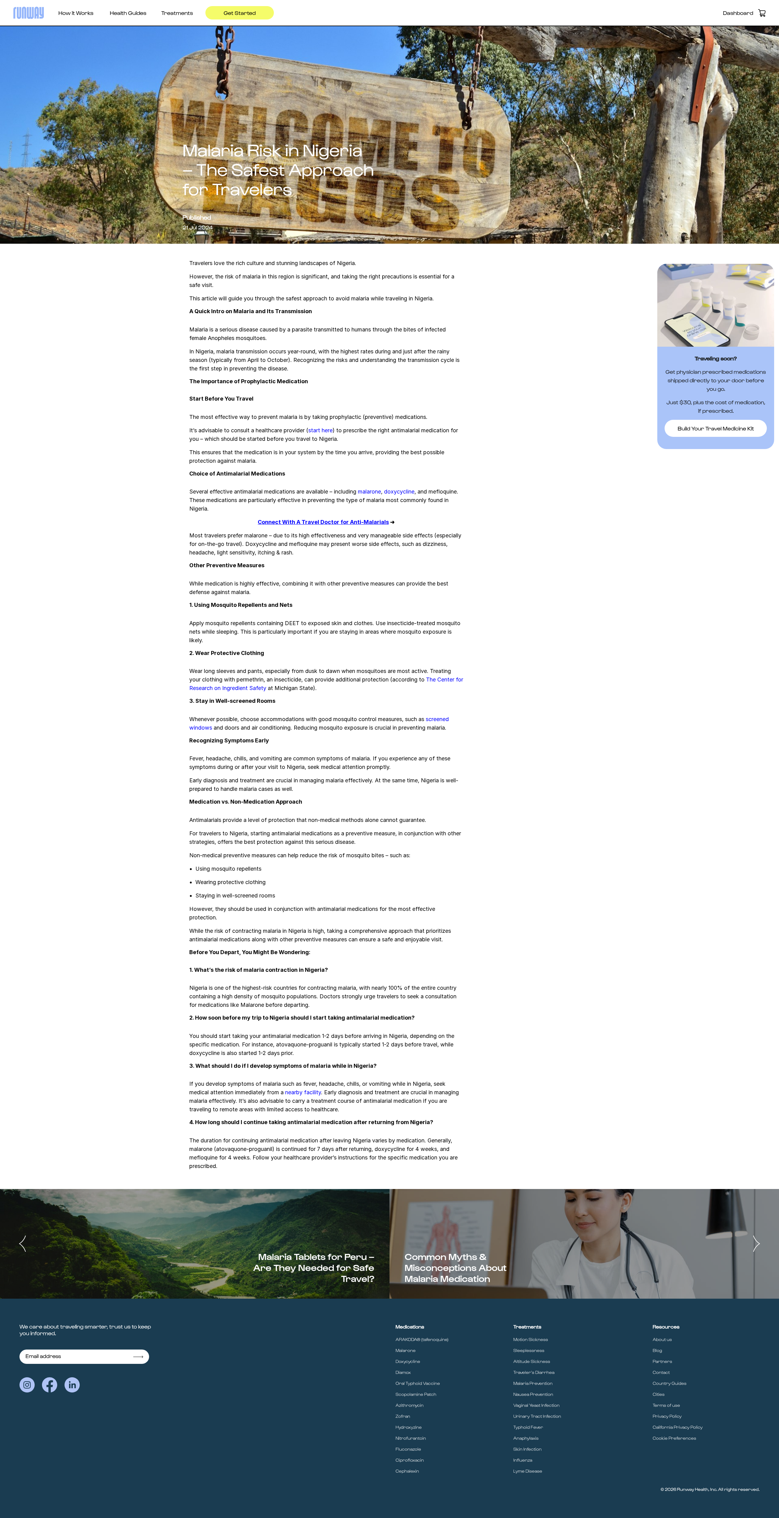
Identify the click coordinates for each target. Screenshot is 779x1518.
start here (320, 430)
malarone (369, 491)
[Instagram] (27, 1384)
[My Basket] (762, 13)
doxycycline (399, 491)
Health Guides (128, 12)
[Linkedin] (72, 1384)
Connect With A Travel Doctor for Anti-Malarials (323, 522)
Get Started (240, 12)
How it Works (75, 12)
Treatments (177, 12)
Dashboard (738, 12)
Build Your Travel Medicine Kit (716, 428)
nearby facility (303, 1092)
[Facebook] (49, 1384)
